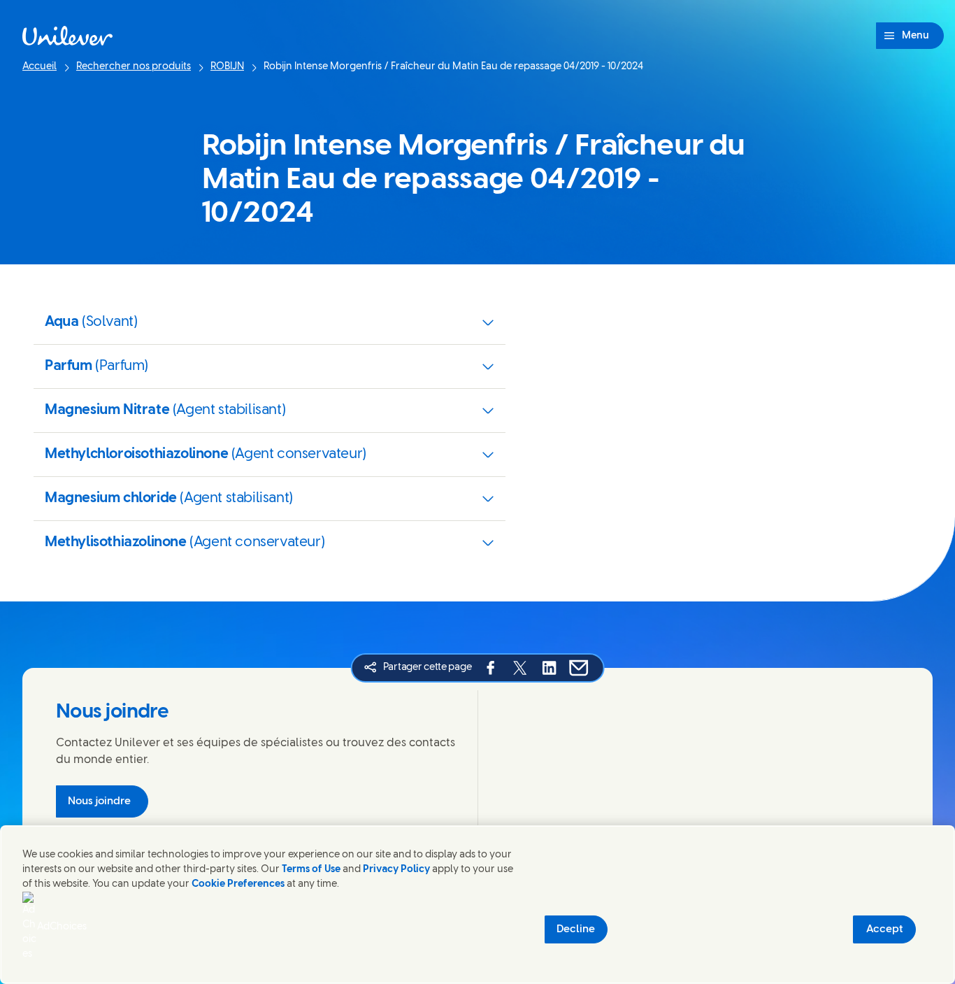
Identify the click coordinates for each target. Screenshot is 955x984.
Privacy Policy (396, 869)
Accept (884, 929)
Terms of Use (311, 869)
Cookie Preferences (238, 884)
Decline (576, 929)
